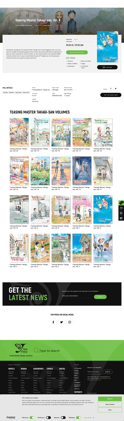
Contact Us (77, 389)
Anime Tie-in (26, 92)
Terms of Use (97, 380)
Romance (11, 92)
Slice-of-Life (18, 92)
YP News (76, 370)
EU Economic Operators (77, 385)
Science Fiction (11, 392)
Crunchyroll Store (84, 67)
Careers (76, 378)
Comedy (5, 92)
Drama (10, 380)
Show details (88, 417)
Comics (50, 369)
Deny (109, 410)
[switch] (48, 417)
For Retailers (77, 382)
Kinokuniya (71, 66)
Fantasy (10, 383)
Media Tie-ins (50, 390)
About (75, 375)
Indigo (83, 63)
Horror (10, 385)
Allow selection (109, 404)
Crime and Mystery (12, 378)
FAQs (75, 380)
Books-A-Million (72, 63)
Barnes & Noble (86, 61)
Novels (11, 369)
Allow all (109, 399)
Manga (15, 11)
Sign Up (107, 372)
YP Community (77, 368)
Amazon (70, 61)
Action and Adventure (11, 372)
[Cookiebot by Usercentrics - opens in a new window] (11, 417)
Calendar (76, 373)
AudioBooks (38, 369)
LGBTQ (10, 387)
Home (11, 11)
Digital (62, 369)
